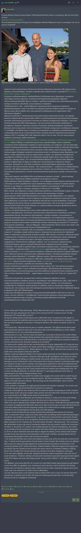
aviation (6, 486)
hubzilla (11, 3)
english (14, 495)
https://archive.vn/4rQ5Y (13, 20)
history (56, 486)
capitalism (19, 486)
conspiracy (29, 486)
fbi (51, 486)
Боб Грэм (21, 251)
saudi (70, 486)
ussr (6, 3)
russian (6, 495)
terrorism (6, 489)
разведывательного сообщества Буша (57, 261)
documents (44, 486)
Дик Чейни (8, 261)
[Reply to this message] (74, 500)
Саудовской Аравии (37, 249)
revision (63, 486)
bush (12, 486)
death (36, 486)
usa (12, 489)
